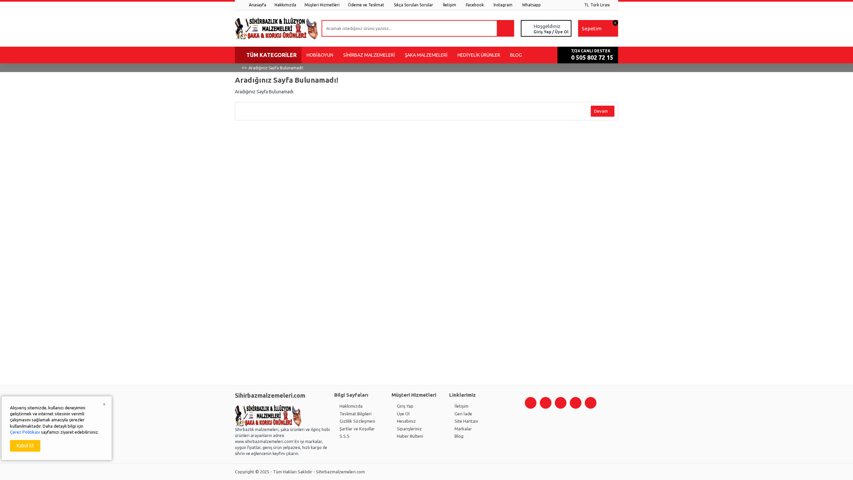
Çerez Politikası (25, 432)
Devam (601, 111)
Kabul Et (25, 445)
